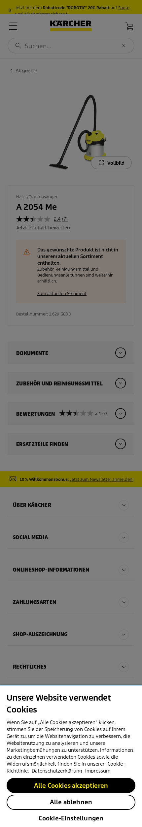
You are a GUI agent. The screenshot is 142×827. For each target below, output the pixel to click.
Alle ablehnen (71, 802)
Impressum (97, 771)
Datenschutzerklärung (57, 771)
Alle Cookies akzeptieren (71, 785)
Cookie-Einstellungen (71, 818)
